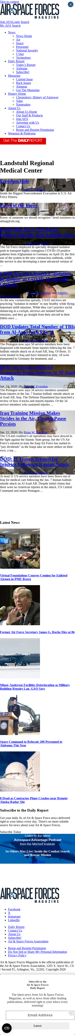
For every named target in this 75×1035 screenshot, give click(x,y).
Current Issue (24, 79)
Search (25, 22)
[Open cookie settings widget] (7, 1028)
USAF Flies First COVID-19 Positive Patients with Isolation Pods (37, 232)
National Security (27, 50)
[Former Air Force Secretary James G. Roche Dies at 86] (20, 624)
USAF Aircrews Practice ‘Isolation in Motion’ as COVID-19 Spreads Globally (35, 279)
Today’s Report (25, 65)
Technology (23, 57)
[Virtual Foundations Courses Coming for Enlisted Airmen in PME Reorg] (20, 567)
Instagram (14, 916)
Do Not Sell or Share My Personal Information (37, 951)
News (11, 32)
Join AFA (6, 22)
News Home (24, 36)
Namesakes (23, 104)
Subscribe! (22, 72)
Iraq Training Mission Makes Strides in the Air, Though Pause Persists (33, 418)
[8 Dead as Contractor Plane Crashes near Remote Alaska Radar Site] (20, 790)
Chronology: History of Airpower (37, 97)
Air (18, 39)
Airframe (21, 68)
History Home (17, 93)
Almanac (21, 86)
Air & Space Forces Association (28, 941)
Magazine (14, 75)
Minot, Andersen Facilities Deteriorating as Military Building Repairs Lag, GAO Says (35, 686)
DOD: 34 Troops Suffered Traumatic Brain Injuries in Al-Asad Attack (37, 373)
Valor (19, 101)
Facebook (14, 909)
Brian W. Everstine (37, 243)
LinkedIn (14, 920)
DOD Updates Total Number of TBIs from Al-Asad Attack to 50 (37, 329)
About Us (14, 108)
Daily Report (16, 61)
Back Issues (23, 83)
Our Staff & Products (29, 115)
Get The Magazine (28, 90)
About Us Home (26, 111)
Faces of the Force (19, 205)
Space (20, 43)
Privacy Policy (17, 955)
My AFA (5, 25)
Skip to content (9, 1)
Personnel (22, 46)
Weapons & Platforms (22, 133)
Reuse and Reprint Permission (35, 129)
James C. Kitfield (33, 189)
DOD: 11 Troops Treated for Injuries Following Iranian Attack (34, 461)
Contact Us (23, 126)
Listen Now (37, 861)
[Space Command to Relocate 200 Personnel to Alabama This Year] (20, 734)
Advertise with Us (27, 122)
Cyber (20, 54)
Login (16, 22)
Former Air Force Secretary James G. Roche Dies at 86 (37, 632)
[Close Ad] (71, 1013)
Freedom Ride (14, 181)
